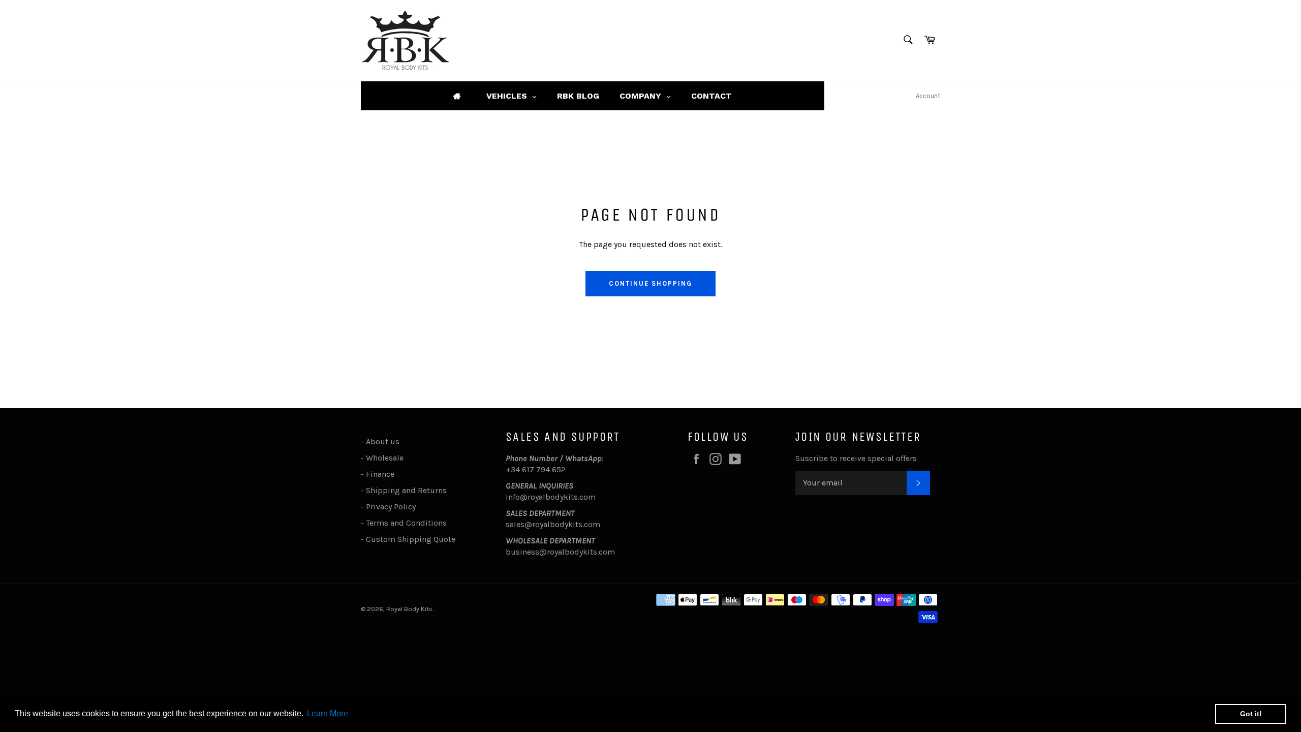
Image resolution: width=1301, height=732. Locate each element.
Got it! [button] (1251, 714)
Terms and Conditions (406, 523)
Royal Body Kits (409, 609)
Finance (380, 474)
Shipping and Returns (406, 490)
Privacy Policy (391, 506)
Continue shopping (650, 283)
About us (382, 441)
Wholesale (387, 458)
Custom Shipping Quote (410, 539)
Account (928, 96)
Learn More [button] (327, 713)
